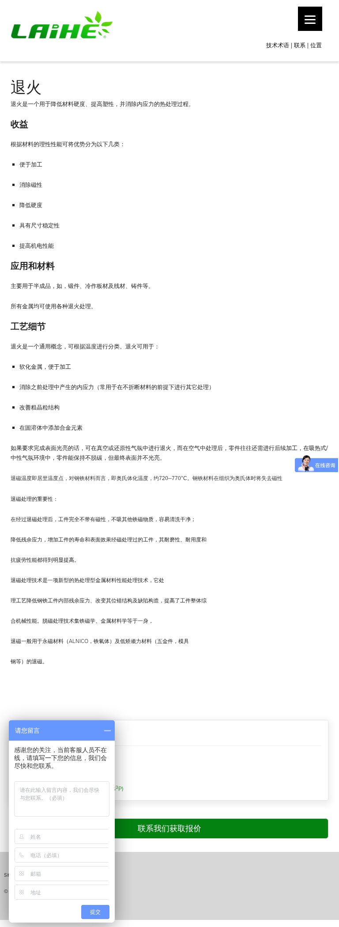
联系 (299, 45)
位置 (316, 45)
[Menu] (310, 19)
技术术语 (277, 45)
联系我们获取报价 (169, 828)
